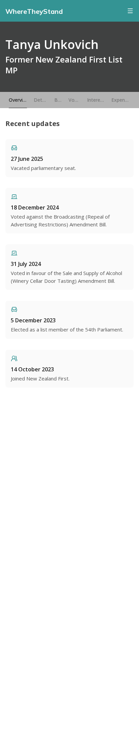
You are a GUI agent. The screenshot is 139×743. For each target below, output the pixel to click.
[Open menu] (130, 10)
